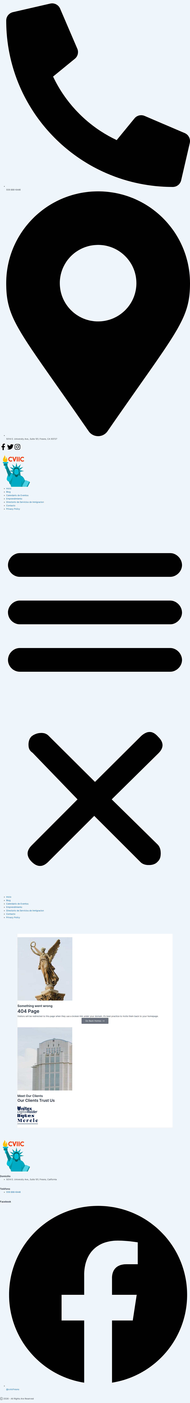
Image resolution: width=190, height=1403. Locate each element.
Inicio (8, 488)
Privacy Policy (13, 509)
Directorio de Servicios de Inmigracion (25, 502)
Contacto (10, 505)
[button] (95, 704)
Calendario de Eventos (17, 495)
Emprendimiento (14, 498)
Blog (8, 492)
